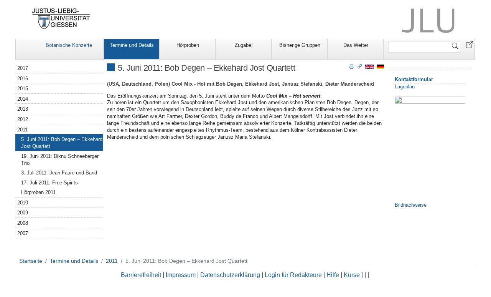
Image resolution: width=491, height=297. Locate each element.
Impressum (181, 275)
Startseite (30, 261)
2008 (22, 223)
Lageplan (405, 87)
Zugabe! (244, 45)
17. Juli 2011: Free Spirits (49, 183)
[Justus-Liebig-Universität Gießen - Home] (61, 18)
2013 (22, 109)
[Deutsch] (380, 66)
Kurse (352, 275)
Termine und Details (132, 45)
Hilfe (332, 275)
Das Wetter (355, 45)
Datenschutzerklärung (230, 275)
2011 (22, 130)
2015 (22, 88)
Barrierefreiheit (141, 275)
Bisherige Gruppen (299, 45)
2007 (22, 233)
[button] (469, 44)
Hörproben (187, 45)
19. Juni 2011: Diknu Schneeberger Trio (60, 159)
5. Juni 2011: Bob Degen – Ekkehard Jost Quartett (61, 142)
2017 (22, 68)
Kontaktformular (414, 79)
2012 (22, 119)
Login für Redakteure (293, 275)
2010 (22, 203)
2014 (22, 99)
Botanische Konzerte (69, 45)
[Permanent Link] (360, 66)
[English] (369, 66)
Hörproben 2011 (38, 192)
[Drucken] (351, 66)
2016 (22, 78)
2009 (22, 213)
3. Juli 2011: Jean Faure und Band (59, 173)
